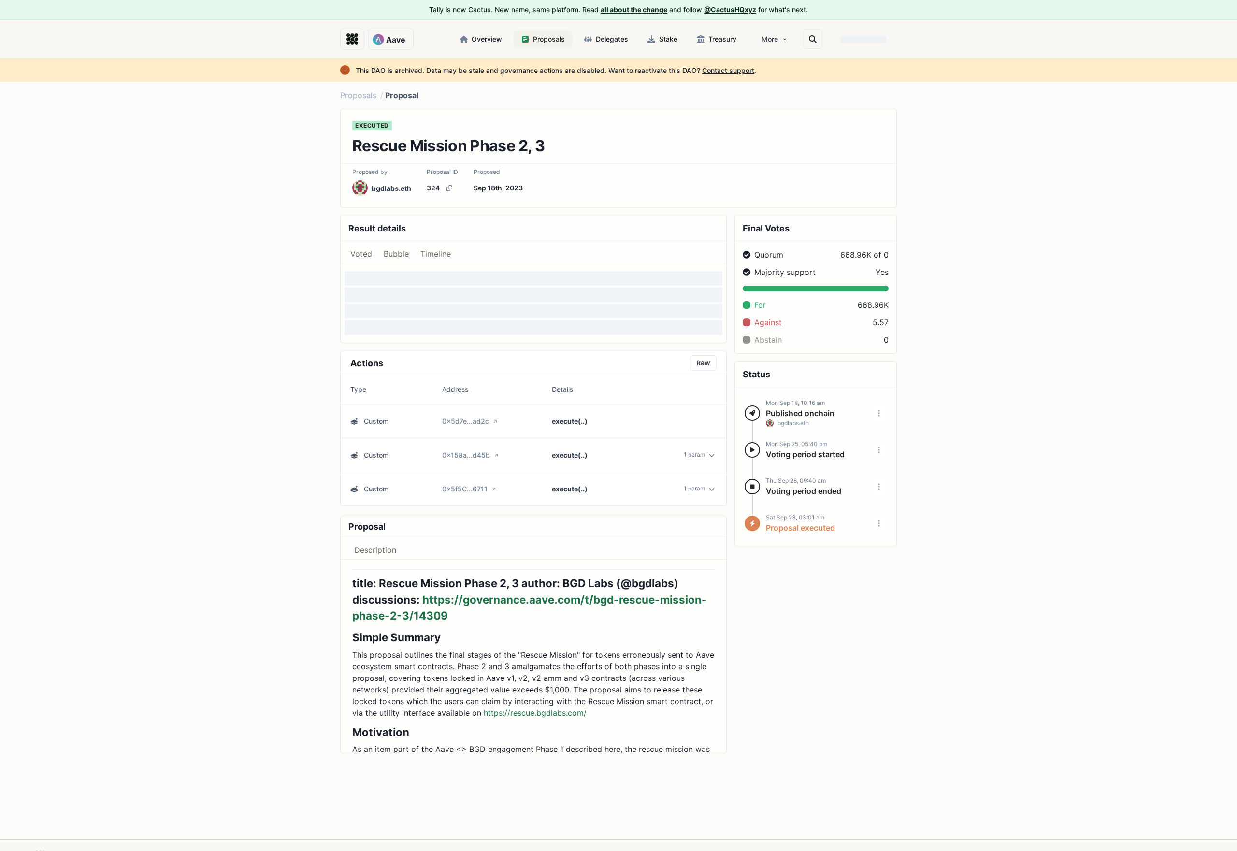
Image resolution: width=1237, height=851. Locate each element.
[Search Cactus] (812, 39)
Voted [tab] (361, 254)
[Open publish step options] (879, 413)
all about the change (634, 9)
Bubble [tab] (396, 254)
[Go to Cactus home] (352, 39)
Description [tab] (375, 550)
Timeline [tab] (435, 254)
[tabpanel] (533, 303)
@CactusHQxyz (730, 9)
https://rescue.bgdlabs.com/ (535, 713)
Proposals (358, 95)
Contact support (728, 70)
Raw (703, 363)
